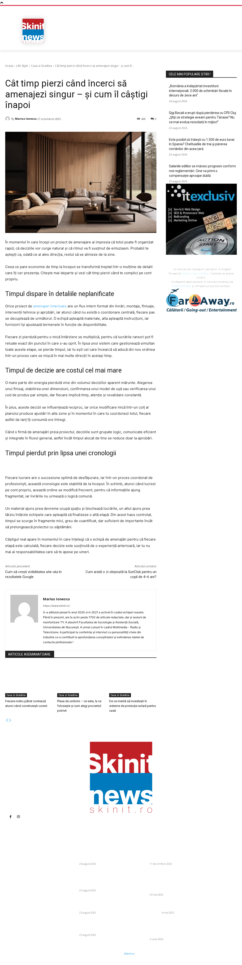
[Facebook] (10, 817)
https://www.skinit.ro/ (56, 605)
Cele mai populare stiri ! (189, 74)
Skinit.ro (129, 953)
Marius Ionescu (26, 118)
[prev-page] (7, 720)
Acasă (9, 66)
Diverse (73, 863)
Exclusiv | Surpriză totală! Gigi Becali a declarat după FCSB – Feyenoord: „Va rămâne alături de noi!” (167, 853)
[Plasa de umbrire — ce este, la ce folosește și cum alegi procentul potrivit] (80, 680)
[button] (231, 42)
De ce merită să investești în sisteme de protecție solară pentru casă (132, 705)
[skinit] (33, 31)
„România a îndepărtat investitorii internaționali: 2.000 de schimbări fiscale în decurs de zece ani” (200, 90)
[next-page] (10, 720)
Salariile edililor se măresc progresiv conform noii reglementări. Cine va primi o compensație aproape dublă (202, 170)
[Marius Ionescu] (8, 118)
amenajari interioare (50, 306)
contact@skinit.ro (13, 890)
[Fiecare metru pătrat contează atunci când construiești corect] (28, 680)
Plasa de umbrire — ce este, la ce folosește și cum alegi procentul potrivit (79, 705)
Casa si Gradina (41, 66)
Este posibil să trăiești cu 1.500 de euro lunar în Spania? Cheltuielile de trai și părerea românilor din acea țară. (202, 144)
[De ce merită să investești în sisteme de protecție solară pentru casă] (132, 680)
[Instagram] (18, 817)
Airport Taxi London (195, 273)
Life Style (22, 66)
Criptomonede (181, 286)
